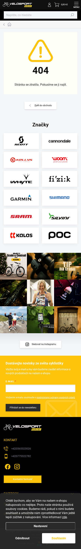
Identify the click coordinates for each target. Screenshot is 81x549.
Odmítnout (22, 538)
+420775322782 (21, 456)
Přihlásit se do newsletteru (23, 407)
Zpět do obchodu (43, 105)
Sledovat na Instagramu (44, 344)
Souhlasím (59, 538)
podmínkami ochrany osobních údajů (56, 397)
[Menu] (76, 4)
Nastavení (40, 526)
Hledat (72, 15)
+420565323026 (21, 448)
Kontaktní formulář (22, 479)
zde (64, 517)
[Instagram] (16, 466)
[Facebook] (7, 466)
